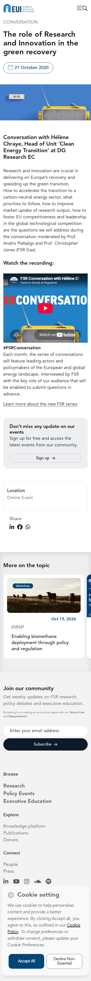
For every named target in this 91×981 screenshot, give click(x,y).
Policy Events (18, 793)
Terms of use (76, 712)
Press (8, 871)
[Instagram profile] (26, 882)
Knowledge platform (24, 826)
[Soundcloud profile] (37, 882)
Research (14, 786)
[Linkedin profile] (5, 882)
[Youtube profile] (16, 882)
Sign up (42, 458)
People (10, 864)
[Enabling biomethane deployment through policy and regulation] (44, 595)
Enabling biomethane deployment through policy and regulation (40, 642)
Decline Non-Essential (64, 961)
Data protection (17, 716)
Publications (15, 833)
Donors (10, 840)
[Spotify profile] (48, 882)
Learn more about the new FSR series (40, 404)
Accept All (26, 961)
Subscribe (42, 744)
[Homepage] (19, 8)
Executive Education (27, 801)
